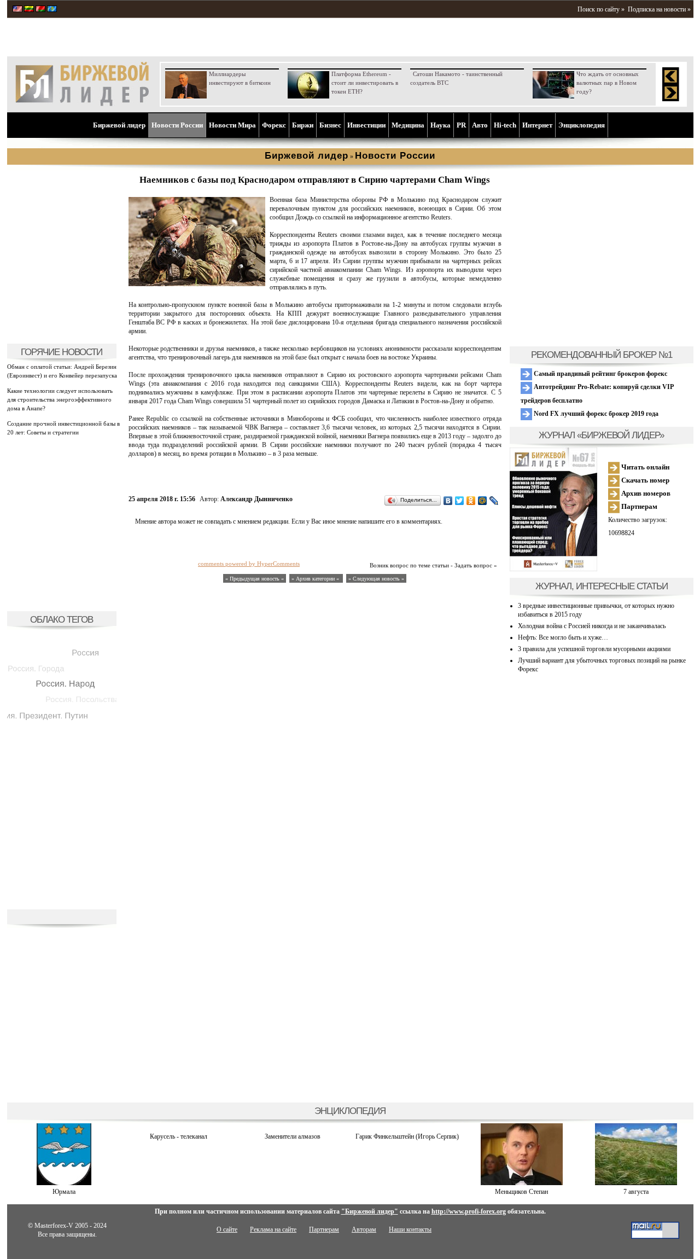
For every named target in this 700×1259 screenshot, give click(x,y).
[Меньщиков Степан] (522, 1183)
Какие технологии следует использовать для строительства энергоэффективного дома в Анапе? (60, 399)
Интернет (537, 125)
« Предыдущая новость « (254, 579)
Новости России (177, 125)
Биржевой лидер (119, 125)
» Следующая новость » (376, 579)
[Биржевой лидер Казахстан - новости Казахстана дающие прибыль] (52, 10)
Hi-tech (505, 125)
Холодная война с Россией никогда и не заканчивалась (592, 626)
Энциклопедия (581, 125)
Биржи (302, 125)
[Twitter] (459, 501)
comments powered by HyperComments (249, 563)
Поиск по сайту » (601, 9)
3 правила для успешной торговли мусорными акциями (594, 649)
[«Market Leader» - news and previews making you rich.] (17, 10)
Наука (440, 125)
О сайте (227, 1229)
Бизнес (330, 125)
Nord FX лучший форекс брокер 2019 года (595, 413)
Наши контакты (410, 1229)
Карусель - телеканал (178, 1136)
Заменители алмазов (292, 1136)
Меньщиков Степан (521, 1192)
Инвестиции (366, 125)
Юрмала (63, 1192)
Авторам (364, 1229)
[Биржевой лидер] (82, 104)
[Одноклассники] (471, 501)
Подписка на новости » (659, 9)
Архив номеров (645, 493)
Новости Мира (232, 125)
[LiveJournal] (494, 501)
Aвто (480, 125)
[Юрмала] (64, 1183)
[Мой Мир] (482, 501)
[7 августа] (636, 1183)
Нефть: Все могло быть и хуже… (563, 637)
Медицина (408, 125)
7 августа (636, 1192)
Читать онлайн (644, 467)
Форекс (274, 125)
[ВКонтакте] (448, 501)
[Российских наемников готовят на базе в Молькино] (197, 284)
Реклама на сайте (273, 1229)
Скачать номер (644, 480)
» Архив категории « (316, 579)
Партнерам (638, 506)
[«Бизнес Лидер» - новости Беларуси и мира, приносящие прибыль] (40, 10)
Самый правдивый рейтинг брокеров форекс (599, 374)
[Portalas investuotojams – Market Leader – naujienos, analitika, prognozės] (29, 10)
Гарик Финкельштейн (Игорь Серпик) (407, 1136)
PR (461, 125)
